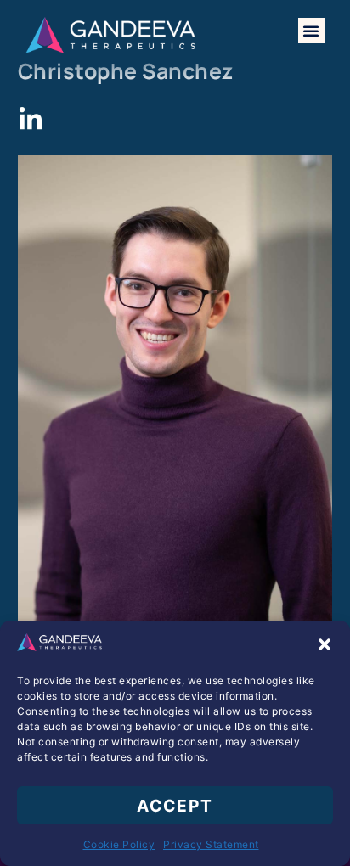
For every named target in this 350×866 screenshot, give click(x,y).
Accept (175, 806)
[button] (324, 644)
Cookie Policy (119, 844)
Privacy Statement (211, 844)
